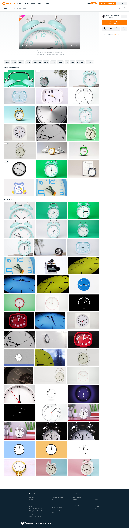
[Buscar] (120, 8)
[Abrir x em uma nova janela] (48, 523)
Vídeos (33, 3)
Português (97, 501)
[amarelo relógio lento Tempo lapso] (83, 265)
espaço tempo (37, 62)
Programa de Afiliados (57, 501)
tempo (14, 62)
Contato (75, 499)
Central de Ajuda (77, 497)
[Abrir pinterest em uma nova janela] (43, 523)
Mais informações (107, 38)
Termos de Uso (81, 523)
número (21, 62)
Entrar (121, 3)
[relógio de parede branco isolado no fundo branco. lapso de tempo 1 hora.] (84, 96)
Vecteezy (31, 499)
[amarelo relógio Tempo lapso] (53, 284)
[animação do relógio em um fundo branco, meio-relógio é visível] (19, 169)
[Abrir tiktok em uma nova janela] (45, 523)
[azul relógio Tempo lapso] (19, 284)
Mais (47, 3)
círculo (53, 62)
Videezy (31, 501)
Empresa (31, 504)
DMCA (53, 499)
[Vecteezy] (8, 3)
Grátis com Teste (114, 22)
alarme (28, 62)
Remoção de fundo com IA (36, 514)
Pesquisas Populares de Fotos (57, 508)
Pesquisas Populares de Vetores (57, 504)
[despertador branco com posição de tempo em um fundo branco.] (20, 150)
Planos (88, 3)
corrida (46, 62)
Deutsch (97, 504)
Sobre (74, 501)
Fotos (26, 3)
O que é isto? (116, 34)
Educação (31, 506)
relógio (7, 62)
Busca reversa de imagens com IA (36, 511)
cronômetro (90, 62)
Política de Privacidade (91, 523)
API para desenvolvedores (35, 508)
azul (67, 62)
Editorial (40, 3)
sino (72, 62)
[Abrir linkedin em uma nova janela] (41, 523)
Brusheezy (32, 497)
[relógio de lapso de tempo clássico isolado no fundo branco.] (19, 467)
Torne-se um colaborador (76, 504)
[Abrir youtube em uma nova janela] (50, 523)
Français (97, 506)
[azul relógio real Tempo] (50, 320)
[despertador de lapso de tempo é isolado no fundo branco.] (52, 96)
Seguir (123, 17)
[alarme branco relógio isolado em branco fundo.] (83, 357)
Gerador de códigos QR (35, 516)
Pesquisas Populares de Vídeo (57, 511)
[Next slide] (96, 62)
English (96, 497)
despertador (80, 62)
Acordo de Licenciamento (58, 497)
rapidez (60, 62)
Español (97, 499)
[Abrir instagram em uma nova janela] (38, 523)
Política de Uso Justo (102, 523)
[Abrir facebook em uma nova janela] (36, 523)
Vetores (19, 3)
